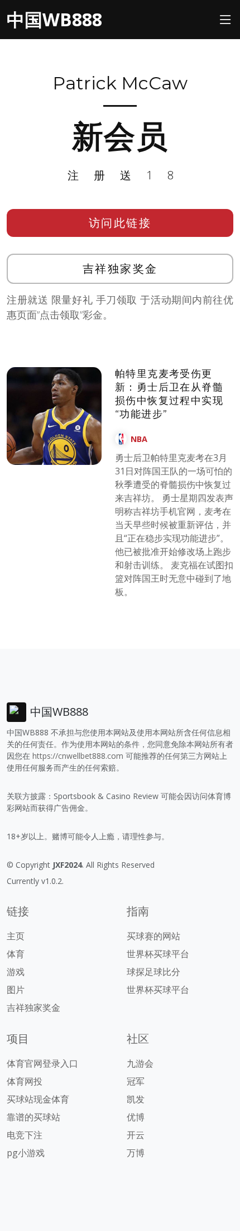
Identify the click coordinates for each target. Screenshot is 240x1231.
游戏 (16, 972)
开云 (136, 1135)
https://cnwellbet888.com (77, 755)
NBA (139, 439)
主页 (16, 936)
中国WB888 (54, 19)
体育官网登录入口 (42, 1063)
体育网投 (24, 1081)
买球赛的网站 (153, 936)
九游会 (140, 1063)
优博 (136, 1117)
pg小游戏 (26, 1153)
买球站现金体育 (38, 1099)
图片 (16, 989)
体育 (16, 954)
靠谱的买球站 (33, 1117)
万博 (136, 1153)
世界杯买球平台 (158, 954)
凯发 (136, 1099)
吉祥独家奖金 (120, 268)
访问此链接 (120, 222)
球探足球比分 (153, 972)
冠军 (136, 1081)
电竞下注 (24, 1135)
